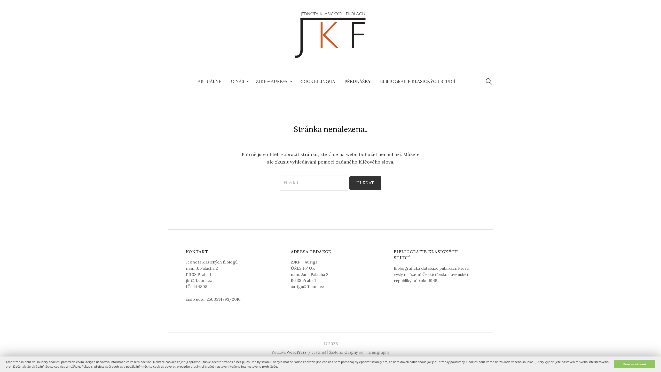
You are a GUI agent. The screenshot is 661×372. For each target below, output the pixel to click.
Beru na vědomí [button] (634, 364)
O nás (237, 81)
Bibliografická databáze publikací (425, 268)
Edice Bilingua (317, 81)
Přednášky (357, 81)
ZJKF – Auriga (271, 81)
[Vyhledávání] (488, 81)
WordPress (296, 352)
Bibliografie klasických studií (417, 81)
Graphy (351, 352)
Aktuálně (210, 81)
